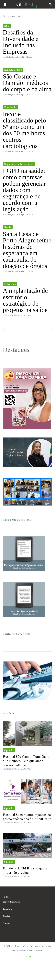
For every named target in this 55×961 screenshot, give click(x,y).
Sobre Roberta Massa (11, 902)
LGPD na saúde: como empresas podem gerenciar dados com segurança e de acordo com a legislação (24, 190)
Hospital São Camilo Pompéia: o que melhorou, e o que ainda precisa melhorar (26, 761)
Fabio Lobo (27, 957)
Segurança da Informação (18, 164)
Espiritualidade (13, 69)
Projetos (6, 923)
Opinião (8, 750)
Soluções (6, 916)
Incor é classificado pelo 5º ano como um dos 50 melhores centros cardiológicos (24, 129)
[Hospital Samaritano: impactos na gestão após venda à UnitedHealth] (27, 791)
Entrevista (10, 283)
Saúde (7, 227)
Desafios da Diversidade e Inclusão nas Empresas (20, 42)
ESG (6, 25)
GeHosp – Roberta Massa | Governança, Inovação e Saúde (27, 5)
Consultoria (7, 909)
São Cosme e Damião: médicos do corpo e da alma (27, 83)
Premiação (10, 107)
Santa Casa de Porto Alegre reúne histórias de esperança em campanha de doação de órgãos (27, 249)
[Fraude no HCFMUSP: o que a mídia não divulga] (27, 845)
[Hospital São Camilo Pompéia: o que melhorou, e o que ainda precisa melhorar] (27, 733)
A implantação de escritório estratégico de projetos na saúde (25, 300)
